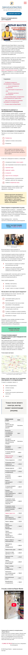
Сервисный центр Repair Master (12, 7)
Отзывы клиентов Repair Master (13, 104)
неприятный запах (14, 182)
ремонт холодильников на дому (9, 70)
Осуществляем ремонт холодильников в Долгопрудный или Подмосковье (14, 97)
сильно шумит (19, 162)
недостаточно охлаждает (11, 175)
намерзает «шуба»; (10, 170)
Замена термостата (10, 513)
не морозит (8, 173)
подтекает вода (9, 167)
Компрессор (8, 138)
